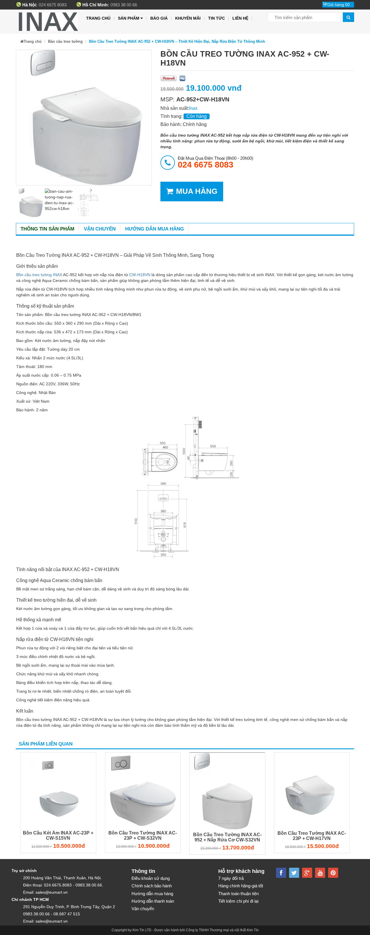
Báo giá (159, 18)
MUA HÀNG (196, 191)
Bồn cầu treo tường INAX (39, 274)
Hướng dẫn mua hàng (154, 229)
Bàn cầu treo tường (65, 41)
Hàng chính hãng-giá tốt (240, 885)
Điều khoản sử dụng (151, 878)
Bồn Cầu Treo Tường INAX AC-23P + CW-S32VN (142, 835)
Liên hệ (240, 18)
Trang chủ (98, 18)
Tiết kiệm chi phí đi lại (238, 901)
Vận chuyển (100, 229)
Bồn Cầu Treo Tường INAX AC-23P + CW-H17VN (312, 836)
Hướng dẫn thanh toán (153, 901)
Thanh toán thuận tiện (238, 893)
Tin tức (216, 18)
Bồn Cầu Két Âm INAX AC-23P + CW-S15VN (58, 835)
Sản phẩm (128, 18)
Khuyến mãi (188, 18)
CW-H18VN (139, 274)
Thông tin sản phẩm (47, 229)
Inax (193, 108)
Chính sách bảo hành (152, 885)
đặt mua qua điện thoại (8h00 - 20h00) (215, 162)
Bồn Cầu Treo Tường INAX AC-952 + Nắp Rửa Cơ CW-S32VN (227, 837)
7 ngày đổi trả (231, 878)
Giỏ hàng (338, 4)
